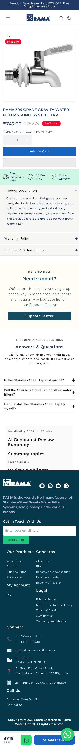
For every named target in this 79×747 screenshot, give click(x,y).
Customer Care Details (22, 699)
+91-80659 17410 (27, 642)
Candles (12, 566)
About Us (42, 560)
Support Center (39, 316)
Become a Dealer (48, 577)
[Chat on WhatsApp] (26, 740)
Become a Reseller (48, 582)
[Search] (61, 18)
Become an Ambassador (53, 571)
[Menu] (8, 17)
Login (10, 594)
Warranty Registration (52, 621)
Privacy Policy (46, 599)
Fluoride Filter (16, 571)
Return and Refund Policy (54, 605)
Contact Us (15, 704)
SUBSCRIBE (16, 539)
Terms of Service (47, 610)
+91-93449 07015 (28, 636)
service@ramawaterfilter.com (35, 650)
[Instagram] (50, 485)
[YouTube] (58, 485)
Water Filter (15, 560)
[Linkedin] (66, 485)
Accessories (15, 577)
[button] (39, 162)
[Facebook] (42, 485)
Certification (45, 615)
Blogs (40, 566)
